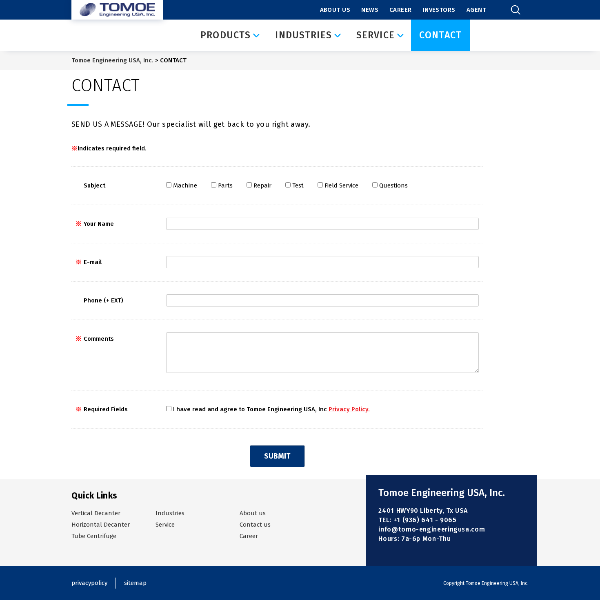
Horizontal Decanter (100, 524)
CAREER (400, 9)
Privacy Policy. (349, 409)
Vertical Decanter (95, 513)
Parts (225, 185)
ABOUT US (335, 9)
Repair (262, 185)
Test (298, 185)
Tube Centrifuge (93, 536)
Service (165, 524)
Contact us (255, 524)
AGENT (476, 9)
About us (253, 513)
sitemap (135, 583)
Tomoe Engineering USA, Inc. (112, 60)
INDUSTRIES (303, 35)
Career (249, 536)
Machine (185, 185)
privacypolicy (89, 583)
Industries (170, 513)
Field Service (341, 185)
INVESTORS (439, 9)
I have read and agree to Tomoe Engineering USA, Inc (271, 409)
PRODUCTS (225, 35)
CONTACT (440, 35)
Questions (393, 185)
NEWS (369, 9)
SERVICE (375, 35)
